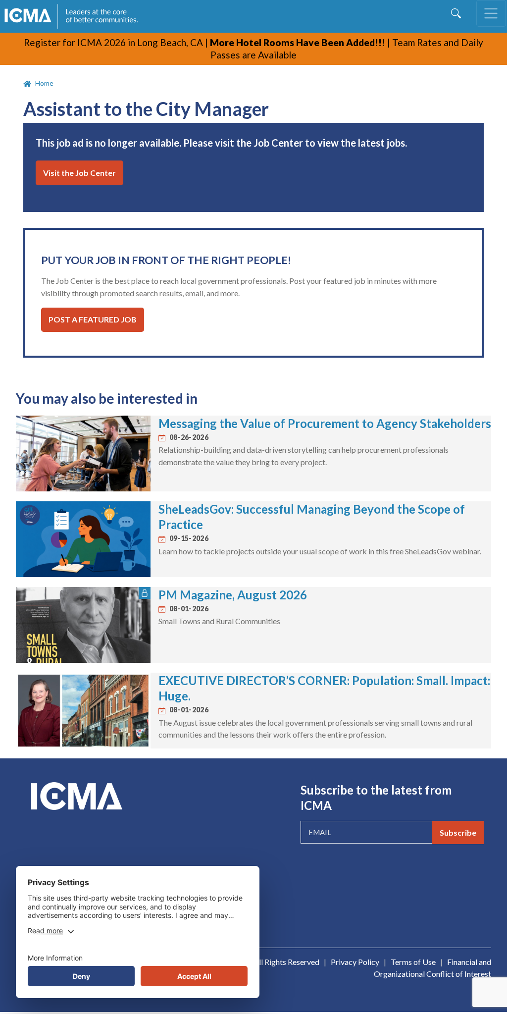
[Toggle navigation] (491, 13)
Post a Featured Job (93, 319)
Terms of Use (413, 961)
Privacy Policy (355, 961)
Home (44, 83)
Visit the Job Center (79, 172)
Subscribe (458, 832)
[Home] (76, 16)
